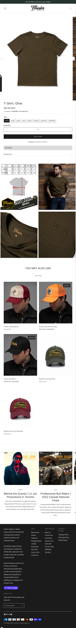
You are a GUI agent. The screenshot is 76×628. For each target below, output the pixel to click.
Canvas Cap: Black (10, 379)
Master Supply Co (25, 623)
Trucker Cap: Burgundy (11, 327)
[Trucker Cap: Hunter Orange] (55, 302)
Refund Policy (63, 540)
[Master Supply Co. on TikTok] (9, 614)
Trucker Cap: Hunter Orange (48, 327)
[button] (38, 111)
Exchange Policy (64, 537)
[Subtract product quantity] (6, 129)
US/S (12, 121)
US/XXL (36, 121)
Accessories (35, 547)
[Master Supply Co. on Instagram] (7, 614)
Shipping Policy (64, 535)
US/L (23, 121)
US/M (18, 121)
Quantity (7, 125)
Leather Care (49, 541)
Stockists (48, 552)
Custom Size (35, 552)
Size (5, 117)
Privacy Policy (49, 547)
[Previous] (2, 58)
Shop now (38, 276)
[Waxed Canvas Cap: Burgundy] (20, 407)
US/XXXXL (52, 121)
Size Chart (34, 549)
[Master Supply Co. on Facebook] (4, 614)
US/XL (30, 121)
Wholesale (48, 549)
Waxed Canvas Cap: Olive (47, 379)
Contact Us (34, 555)
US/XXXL (43, 121)
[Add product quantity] (70, 129)
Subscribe (48, 544)
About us (48, 532)
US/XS (7, 121)
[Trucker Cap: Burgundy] (20, 302)
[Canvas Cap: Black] (20, 355)
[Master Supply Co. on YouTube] (11, 614)
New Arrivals (35, 532)
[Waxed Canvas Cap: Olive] (55, 355)
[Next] (73, 58)
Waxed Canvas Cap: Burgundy (13, 431)
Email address (10, 603)
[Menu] (5, 8)
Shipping (31, 142)
